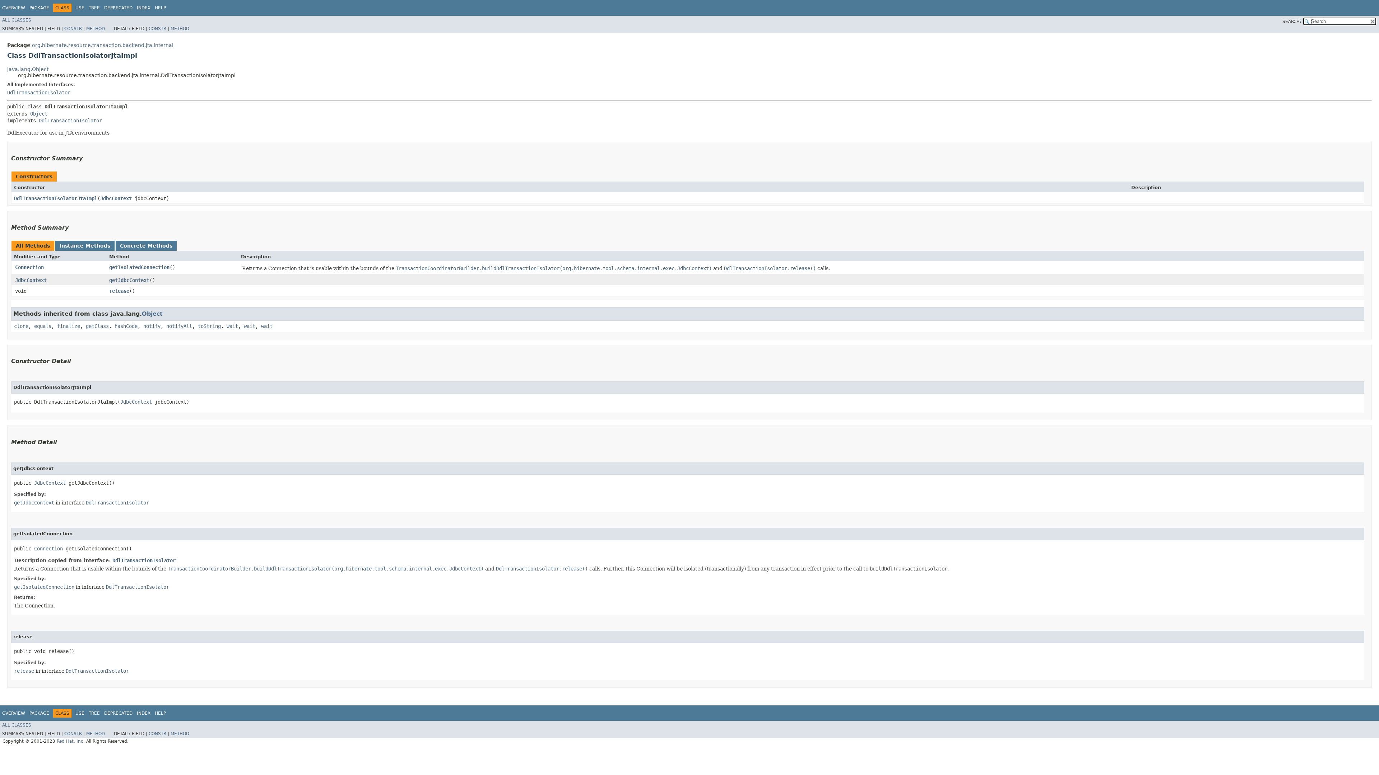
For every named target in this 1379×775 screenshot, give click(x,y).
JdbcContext (116, 198)
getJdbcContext (129, 280)
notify (152, 326)
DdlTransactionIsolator (38, 92)
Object (38, 114)
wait (232, 326)
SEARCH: (1291, 21)
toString (209, 326)
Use (79, 7)
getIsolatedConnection (139, 267)
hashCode (126, 326)
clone (21, 326)
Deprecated (118, 7)
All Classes (16, 20)
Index (143, 7)
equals (42, 326)
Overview (13, 7)
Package (39, 7)
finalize (68, 326)
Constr (73, 28)
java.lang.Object (27, 69)
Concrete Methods (146, 246)
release (119, 291)
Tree (94, 7)
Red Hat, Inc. (71, 741)
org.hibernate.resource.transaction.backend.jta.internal (102, 45)
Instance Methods (85, 246)
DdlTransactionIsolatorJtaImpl (55, 198)
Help (160, 7)
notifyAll (179, 326)
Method (95, 28)
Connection (29, 267)
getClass (97, 326)
